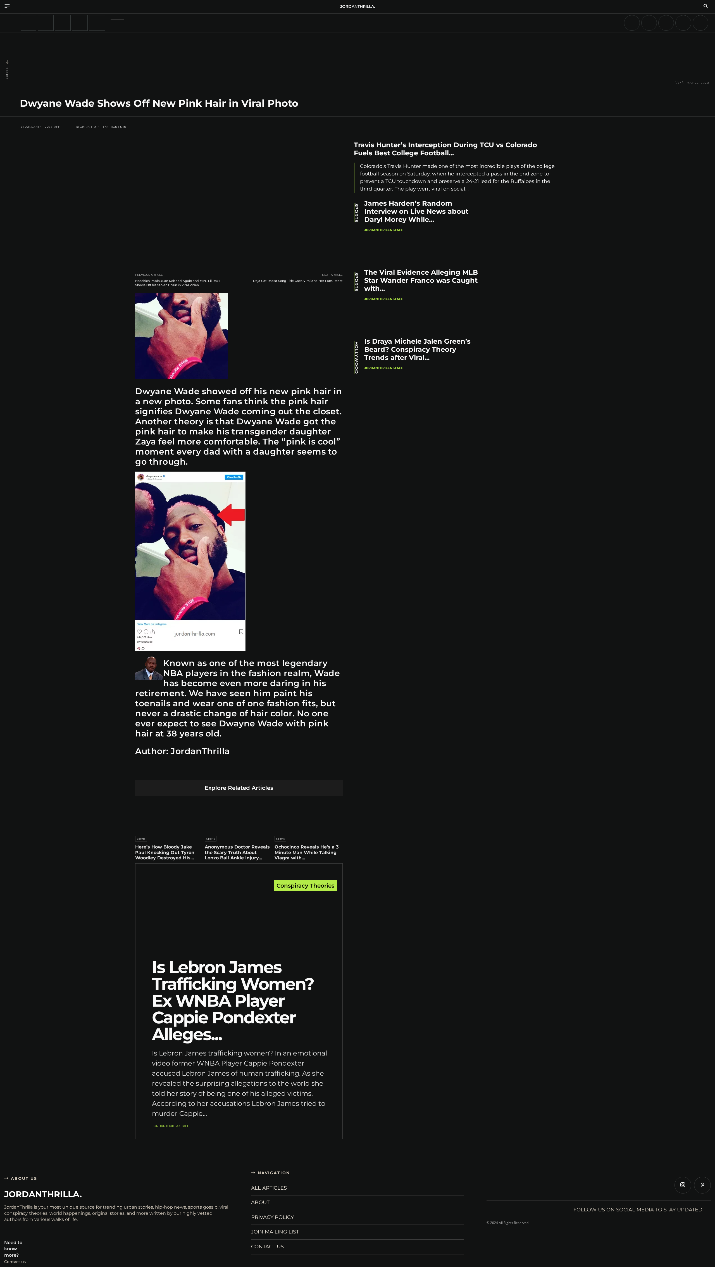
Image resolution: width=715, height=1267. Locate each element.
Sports (7, 74)
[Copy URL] (291, 771)
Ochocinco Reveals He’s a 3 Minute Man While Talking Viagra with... (307, 852)
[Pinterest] (212, 771)
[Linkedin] (226, 771)
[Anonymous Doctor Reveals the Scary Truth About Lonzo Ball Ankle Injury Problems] (239, 815)
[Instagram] (683, 1185)
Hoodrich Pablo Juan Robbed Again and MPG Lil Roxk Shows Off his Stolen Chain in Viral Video (177, 283)
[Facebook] (186, 771)
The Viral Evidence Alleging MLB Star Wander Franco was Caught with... (421, 280)
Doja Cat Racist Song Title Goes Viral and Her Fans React (298, 281)
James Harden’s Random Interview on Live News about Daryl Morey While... (416, 211)
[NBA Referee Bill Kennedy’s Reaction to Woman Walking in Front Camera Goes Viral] (45, 22)
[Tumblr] (252, 771)
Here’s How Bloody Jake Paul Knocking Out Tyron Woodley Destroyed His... (164, 852)
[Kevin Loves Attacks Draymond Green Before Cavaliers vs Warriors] (683, 22)
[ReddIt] (239, 771)
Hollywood (356, 357)
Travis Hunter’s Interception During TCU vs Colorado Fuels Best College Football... (445, 149)
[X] (199, 771)
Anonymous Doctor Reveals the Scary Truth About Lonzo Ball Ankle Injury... (237, 852)
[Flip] (278, 771)
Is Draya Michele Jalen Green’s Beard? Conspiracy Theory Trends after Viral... (417, 349)
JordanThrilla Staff (42, 126)
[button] (705, 6)
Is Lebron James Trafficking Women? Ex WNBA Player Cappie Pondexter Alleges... (233, 1000)
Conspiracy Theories (305, 885)
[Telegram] (265, 771)
